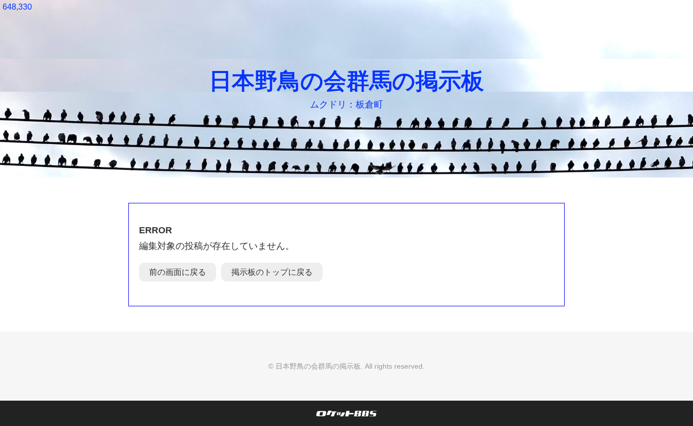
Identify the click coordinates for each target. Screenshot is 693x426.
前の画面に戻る (177, 272)
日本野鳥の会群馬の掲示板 (346, 81)
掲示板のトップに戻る (272, 272)
